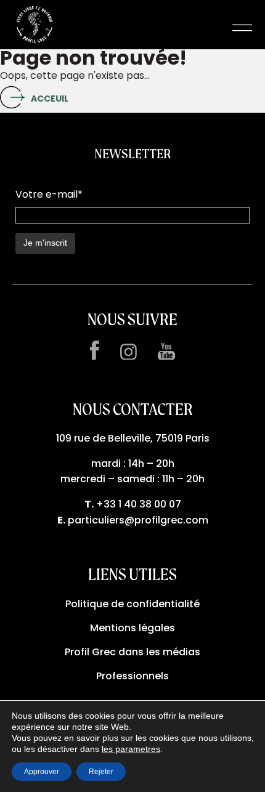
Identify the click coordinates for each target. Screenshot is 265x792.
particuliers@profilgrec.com (138, 520)
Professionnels (132, 676)
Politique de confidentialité (132, 604)
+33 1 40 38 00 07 (138, 504)
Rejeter (101, 771)
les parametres (131, 749)
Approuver (41, 771)
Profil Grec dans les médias (132, 652)
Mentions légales (132, 628)
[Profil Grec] (34, 27)
